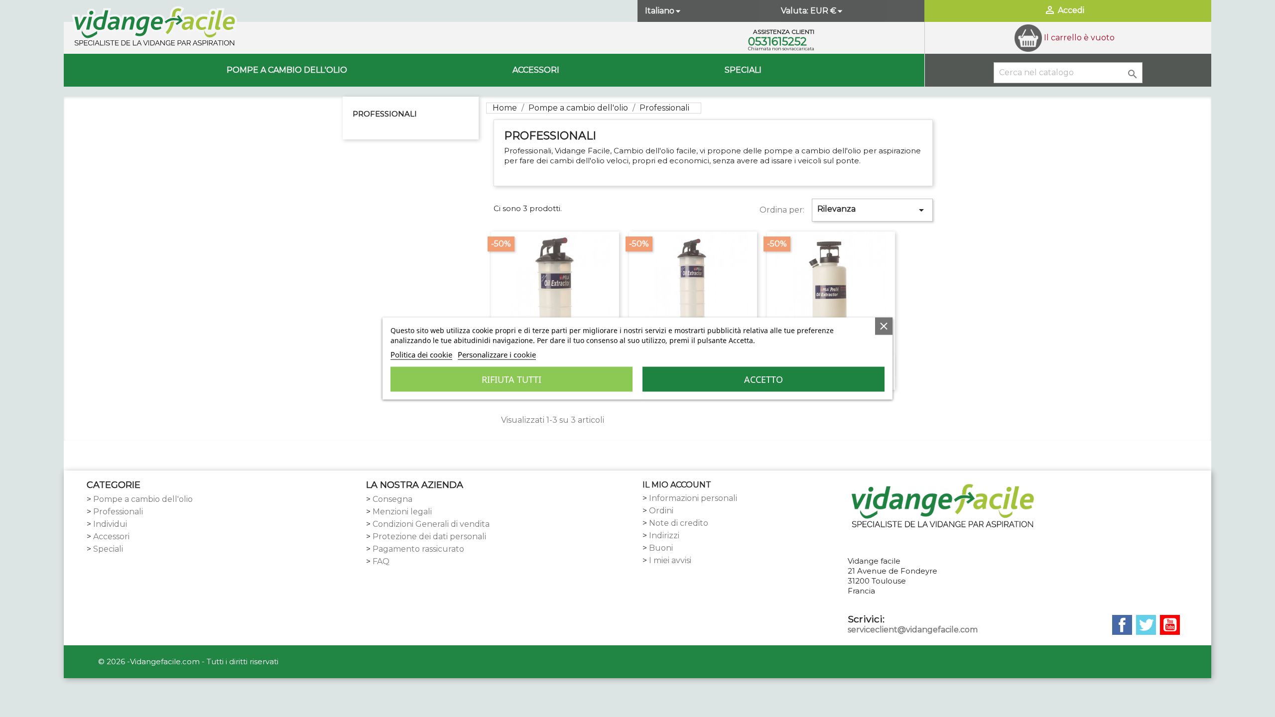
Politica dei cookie (421, 354)
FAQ (381, 561)
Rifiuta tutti (511, 379)
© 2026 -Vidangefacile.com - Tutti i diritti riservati (188, 661)
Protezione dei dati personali (429, 536)
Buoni (661, 548)
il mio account (676, 484)
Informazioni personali (693, 498)
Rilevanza (872, 210)
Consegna (392, 499)
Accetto (763, 379)
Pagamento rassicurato (418, 549)
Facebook (1122, 625)
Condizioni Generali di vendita (431, 524)
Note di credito (678, 523)
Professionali (385, 114)
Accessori (535, 70)
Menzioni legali (402, 511)
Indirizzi (664, 535)
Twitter (1146, 625)
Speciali (743, 70)
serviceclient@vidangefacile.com (913, 629)
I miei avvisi (670, 560)
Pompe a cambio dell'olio (287, 70)
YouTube (1170, 625)
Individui (110, 524)
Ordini (661, 510)
